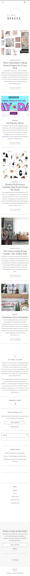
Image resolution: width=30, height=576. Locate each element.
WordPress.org (15, 503)
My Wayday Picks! (15, 123)
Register (15, 490)
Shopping (15, 120)
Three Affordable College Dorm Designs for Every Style (15, 65)
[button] (3, 2)
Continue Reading (15, 87)
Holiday (15, 314)
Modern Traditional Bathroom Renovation (15, 456)
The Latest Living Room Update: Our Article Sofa (15, 252)
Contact (15, 569)
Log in (15, 493)
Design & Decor (15, 60)
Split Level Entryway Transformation (15, 453)
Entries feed (15, 496)
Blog (15, 571)
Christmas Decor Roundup (15, 317)
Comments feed (15, 499)
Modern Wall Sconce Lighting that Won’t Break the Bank (15, 187)
